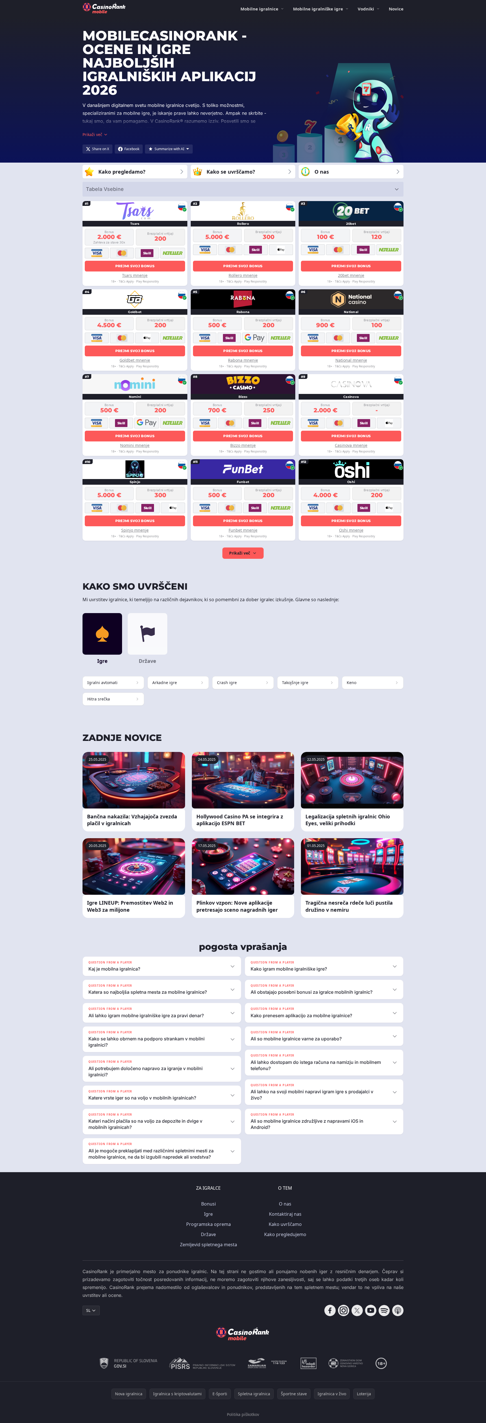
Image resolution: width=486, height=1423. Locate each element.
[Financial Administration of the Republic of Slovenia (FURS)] (128, 1363)
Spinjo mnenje (135, 530)
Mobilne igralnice (259, 9)
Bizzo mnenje (243, 445)
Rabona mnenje (243, 360)
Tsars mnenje (134, 275)
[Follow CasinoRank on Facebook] (330, 1310)
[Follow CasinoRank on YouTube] (370, 1310)
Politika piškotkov (243, 1414)
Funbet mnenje (243, 530)
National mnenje (351, 360)
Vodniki (366, 9)
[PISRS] (202, 1363)
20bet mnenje (351, 275)
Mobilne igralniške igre (318, 9)
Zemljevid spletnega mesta (208, 1244)
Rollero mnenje (243, 275)
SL (88, 1310)
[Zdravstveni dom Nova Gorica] (346, 1363)
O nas (285, 1204)
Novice (396, 9)
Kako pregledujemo (285, 1234)
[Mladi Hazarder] (308, 1363)
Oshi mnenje (351, 530)
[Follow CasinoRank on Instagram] (343, 1310)
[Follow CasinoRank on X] (357, 1310)
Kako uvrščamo (285, 1224)
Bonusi (208, 1204)
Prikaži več (239, 553)
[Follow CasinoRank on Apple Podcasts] (397, 1310)
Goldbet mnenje (135, 360)
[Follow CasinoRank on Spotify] (384, 1310)
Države (208, 1234)
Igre (208, 1214)
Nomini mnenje (134, 445)
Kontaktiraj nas (285, 1214)
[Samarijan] (267, 1363)
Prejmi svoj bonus (135, 266)
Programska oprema (208, 1224)
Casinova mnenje (351, 445)
